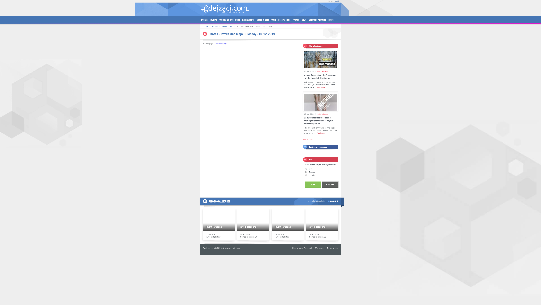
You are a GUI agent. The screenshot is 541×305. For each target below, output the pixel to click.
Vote (313, 184)
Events (204, 19)
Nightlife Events (322, 71)
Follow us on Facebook (302, 248)
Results (330, 184)
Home (205, 26)
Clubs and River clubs (229, 19)
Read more (321, 87)
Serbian (331, 1)
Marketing (319, 248)
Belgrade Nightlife (317, 19)
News (303, 19)
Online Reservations (280, 19)
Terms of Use (332, 248)
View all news (308, 139)
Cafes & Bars (263, 19)
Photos (296, 19)
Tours (330, 19)
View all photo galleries (316, 201)
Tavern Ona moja (228, 26)
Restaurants (248, 19)
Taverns (213, 19)
